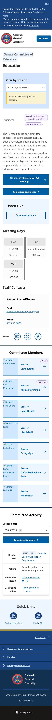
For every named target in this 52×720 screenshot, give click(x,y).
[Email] (17, 336)
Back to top (40, 637)
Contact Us (28, 700)
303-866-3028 (13, 323)
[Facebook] (38, 336)
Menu (45, 38)
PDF (28, 580)
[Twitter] (27, 336)
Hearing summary (30, 587)
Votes (28, 591)
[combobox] (26, 87)
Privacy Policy (25, 712)
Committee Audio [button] (27, 215)
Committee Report (31, 577)
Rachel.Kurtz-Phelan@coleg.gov (22, 311)
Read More (34, 25)
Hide (47, 4)
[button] (26, 649)
